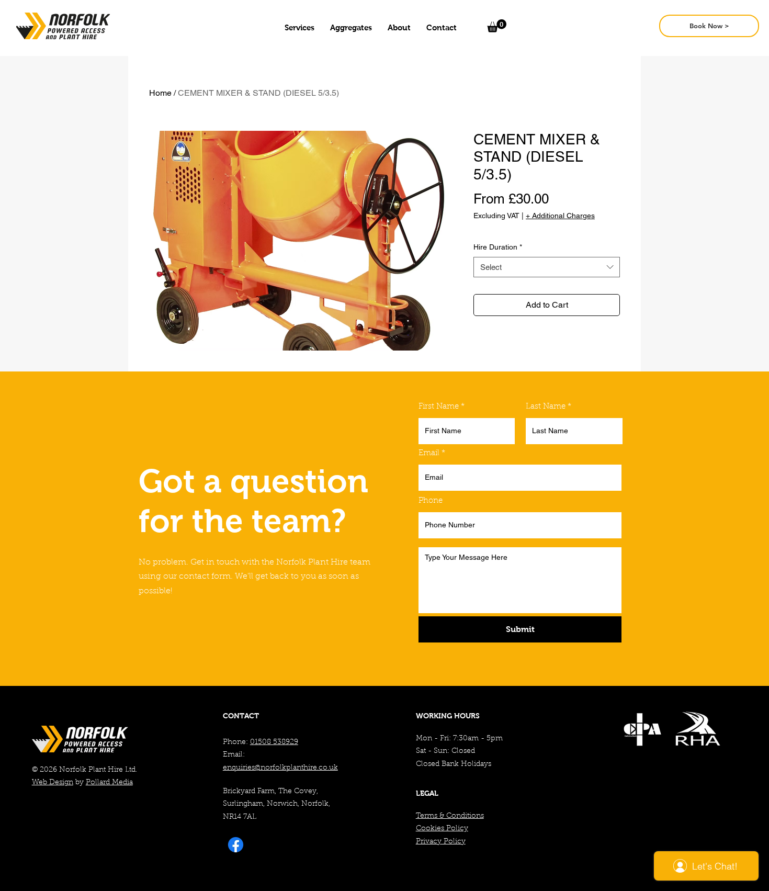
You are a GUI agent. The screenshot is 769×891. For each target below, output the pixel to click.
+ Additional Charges (560, 215)
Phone (431, 501)
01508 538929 (274, 742)
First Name (439, 407)
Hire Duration (497, 247)
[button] (299, 28)
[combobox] (546, 267)
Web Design (52, 782)
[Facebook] (235, 844)
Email (429, 453)
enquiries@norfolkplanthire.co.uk (280, 768)
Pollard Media (109, 782)
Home (160, 93)
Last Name (546, 407)
